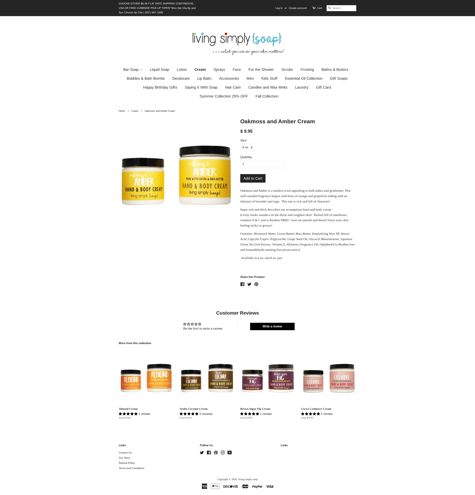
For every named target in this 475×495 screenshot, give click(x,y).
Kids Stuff (269, 78)
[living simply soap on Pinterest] (216, 453)
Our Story (124, 457)
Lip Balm (204, 78)
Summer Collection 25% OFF (224, 96)
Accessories (229, 78)
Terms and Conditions (131, 468)
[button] (128, 414)
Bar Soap (131, 69)
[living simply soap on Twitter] (202, 453)
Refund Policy (127, 462)
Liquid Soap (159, 69)
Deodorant (181, 78)
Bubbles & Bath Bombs (146, 78)
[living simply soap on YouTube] (229, 453)
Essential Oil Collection (303, 78)
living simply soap (248, 479)
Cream (200, 69)
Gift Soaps (339, 78)
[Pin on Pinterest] (256, 285)
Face (237, 69)
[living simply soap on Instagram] (223, 453)
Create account (298, 7)
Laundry (301, 87)
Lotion (182, 69)
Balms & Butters (335, 69)
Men (250, 78)
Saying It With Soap (201, 87)
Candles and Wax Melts (267, 87)
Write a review (272, 326)
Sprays (219, 69)
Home (122, 111)
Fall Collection (266, 96)
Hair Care (233, 87)
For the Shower (261, 69)
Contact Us (125, 452)
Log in (279, 7)
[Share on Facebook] (242, 285)
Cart (319, 7)
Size (243, 140)
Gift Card (323, 87)
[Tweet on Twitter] (249, 285)
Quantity (246, 157)
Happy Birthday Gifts (160, 87)
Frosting (307, 69)
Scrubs (287, 69)
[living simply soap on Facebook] (209, 453)
